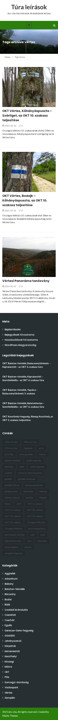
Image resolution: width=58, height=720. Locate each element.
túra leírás (42, 541)
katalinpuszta (11, 491)
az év (41, 448)
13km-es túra (11, 442)
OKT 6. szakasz (35, 503)
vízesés (28, 547)
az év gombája (26, 454)
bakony (42, 454)
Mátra (7, 503)
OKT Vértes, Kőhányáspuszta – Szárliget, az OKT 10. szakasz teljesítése (27, 115)
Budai (8, 599)
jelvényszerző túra (34, 485)
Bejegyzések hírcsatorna (19, 334)
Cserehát (10, 615)
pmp (43, 534)
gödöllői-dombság (26, 479)
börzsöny (9, 466)
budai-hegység (33, 460)
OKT (8, 105)
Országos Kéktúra (13, 528)
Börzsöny (10, 594)
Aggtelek (28, 448)
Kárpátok (10, 646)
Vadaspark (11, 687)
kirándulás (28, 491)
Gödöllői (10, 635)
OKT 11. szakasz (13, 510)
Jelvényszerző (13, 641)
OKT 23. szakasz (35, 516)
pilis (32, 534)
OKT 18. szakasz (35, 510)
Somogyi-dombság (17, 682)
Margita (43, 497)
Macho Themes (10, 715)
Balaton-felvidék (15, 589)
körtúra (29, 497)
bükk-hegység (37, 466)
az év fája (9, 454)
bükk (22, 466)
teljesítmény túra (13, 541)
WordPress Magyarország (20, 345)
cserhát (8, 472)
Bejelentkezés (13, 329)
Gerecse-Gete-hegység (30, 472)
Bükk (7, 604)
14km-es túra (30, 442)
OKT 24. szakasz (13, 522)
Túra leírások (29, 7)
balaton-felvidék (12, 460)
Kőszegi (9, 661)
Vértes (8, 692)
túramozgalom (11, 547)
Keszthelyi (11, 656)
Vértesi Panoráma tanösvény (25, 281)
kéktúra (43, 491)
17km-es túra (11, 448)
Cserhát (10, 620)
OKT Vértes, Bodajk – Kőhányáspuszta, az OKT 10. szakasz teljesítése (24, 200)
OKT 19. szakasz (13, 516)
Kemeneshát (12, 651)
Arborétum (11, 578)
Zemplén (10, 697)
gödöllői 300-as (12, 485)
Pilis (7, 677)
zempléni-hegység (13, 553)
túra (29, 541)
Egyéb (8, 625)
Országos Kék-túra (36, 522)
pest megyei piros (37, 528)
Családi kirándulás (17, 275)
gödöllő (8, 479)
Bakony (9, 583)
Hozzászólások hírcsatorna (21, 339)
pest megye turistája (15, 534)
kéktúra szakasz (12, 497)
